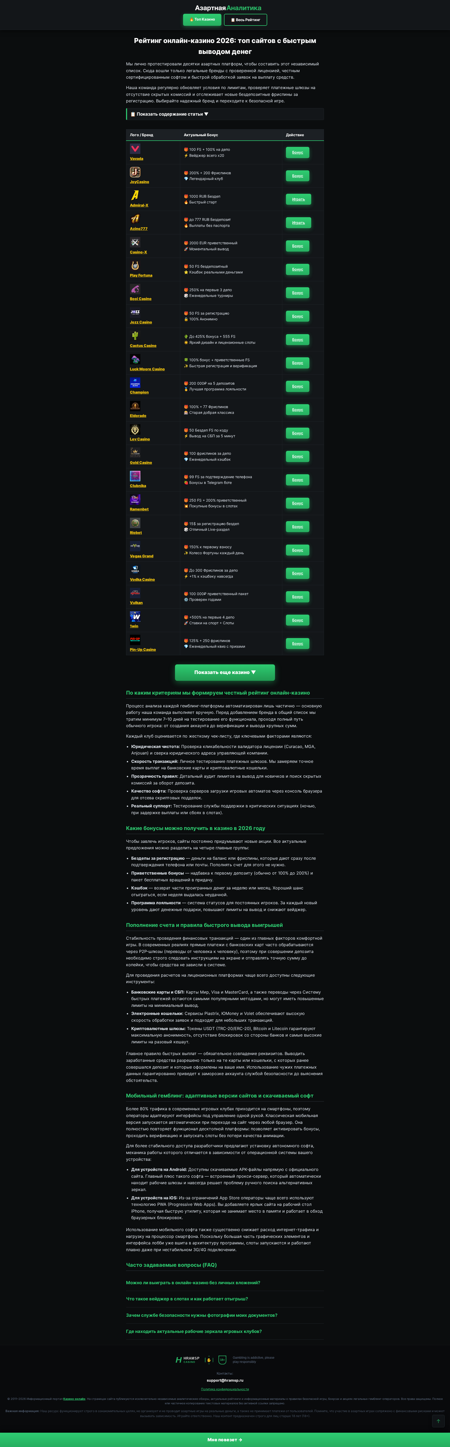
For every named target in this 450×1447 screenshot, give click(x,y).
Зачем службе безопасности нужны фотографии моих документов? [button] (202, 1315)
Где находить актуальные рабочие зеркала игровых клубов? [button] (194, 1331)
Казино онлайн (74, 1399)
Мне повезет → (225, 1439)
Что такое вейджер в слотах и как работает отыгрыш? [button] (187, 1298)
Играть (298, 199)
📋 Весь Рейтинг (245, 19)
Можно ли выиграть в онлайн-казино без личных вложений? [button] (193, 1282)
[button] (225, 114)
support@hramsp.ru (225, 1380)
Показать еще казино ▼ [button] (225, 672)
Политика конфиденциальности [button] (225, 1389)
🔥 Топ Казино (202, 19)
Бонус (297, 152)
